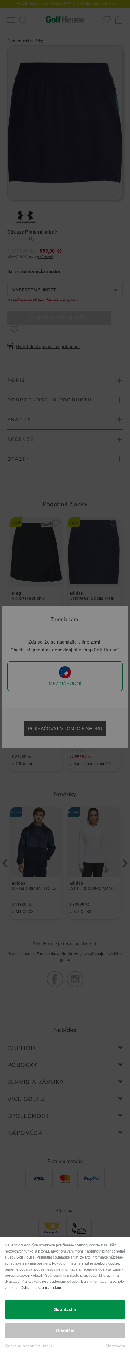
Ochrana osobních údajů (41, 1288)
